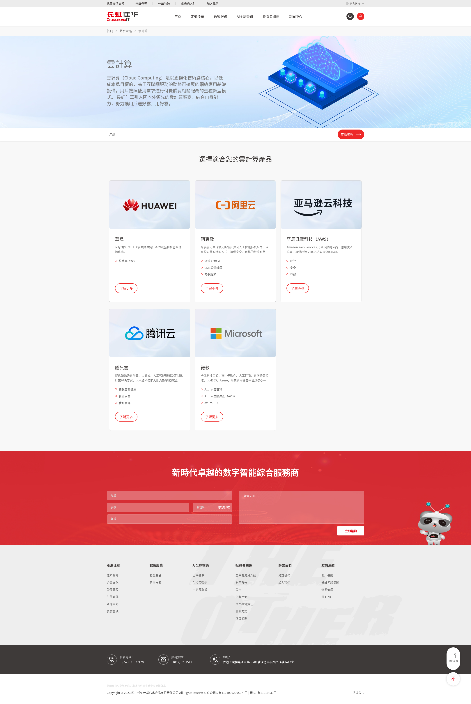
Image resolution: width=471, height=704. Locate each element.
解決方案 (155, 582)
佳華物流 (164, 3)
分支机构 (284, 575)
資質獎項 (112, 611)
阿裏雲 (207, 239)
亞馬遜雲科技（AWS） (308, 239)
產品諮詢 (347, 134)
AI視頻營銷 (200, 582)
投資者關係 (271, 16)
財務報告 (241, 582)
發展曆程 (112, 589)
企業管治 (241, 597)
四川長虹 (327, 575)
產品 (112, 134)
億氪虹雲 (327, 589)
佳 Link (326, 597)
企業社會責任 (244, 604)
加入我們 (213, 3)
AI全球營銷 (245, 16)
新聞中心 (295, 16)
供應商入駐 (188, 3)
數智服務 (220, 16)
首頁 (177, 16)
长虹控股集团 (330, 582)
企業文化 (112, 582)
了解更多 (126, 288)
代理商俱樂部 (115, 3)
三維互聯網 (200, 589)
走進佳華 (197, 16)
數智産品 (155, 575)
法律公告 (358, 692)
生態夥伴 (112, 597)
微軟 (205, 367)
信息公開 (241, 618)
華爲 (119, 239)
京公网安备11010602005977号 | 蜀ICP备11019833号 (242, 692)
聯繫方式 (241, 611)
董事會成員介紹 (246, 575)
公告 (238, 589)
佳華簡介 (112, 575)
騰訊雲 (121, 367)
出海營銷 (198, 575)
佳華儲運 (141, 3)
